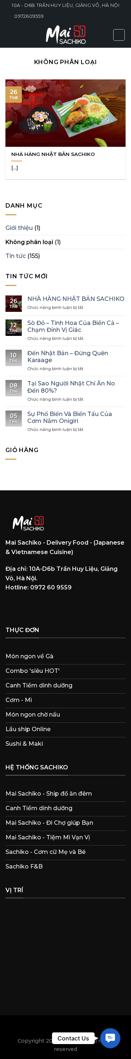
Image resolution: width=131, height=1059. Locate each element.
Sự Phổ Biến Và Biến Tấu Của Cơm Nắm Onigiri (69, 417)
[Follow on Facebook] (12, 607)
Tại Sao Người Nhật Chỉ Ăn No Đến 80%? (71, 387)
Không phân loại (29, 242)
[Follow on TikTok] (39, 607)
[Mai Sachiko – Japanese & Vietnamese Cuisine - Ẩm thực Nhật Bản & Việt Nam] (65, 35)
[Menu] (9, 35)
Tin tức (15, 255)
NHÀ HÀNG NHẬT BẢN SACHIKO (53, 154)
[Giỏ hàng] (119, 35)
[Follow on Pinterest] (67, 607)
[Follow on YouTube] (81, 607)
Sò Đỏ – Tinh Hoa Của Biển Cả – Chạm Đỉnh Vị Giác (73, 326)
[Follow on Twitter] (53, 607)
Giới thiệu (19, 227)
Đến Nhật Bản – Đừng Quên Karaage (67, 357)
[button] (110, 1038)
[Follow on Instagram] (26, 607)
